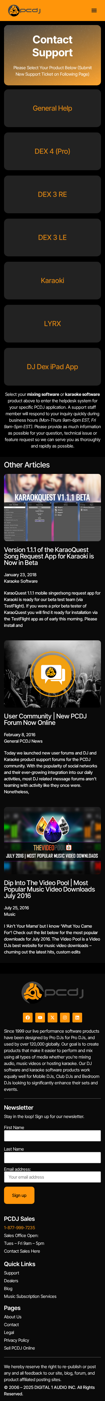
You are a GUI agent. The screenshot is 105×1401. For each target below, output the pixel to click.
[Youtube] (40, 1017)
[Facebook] (28, 1017)
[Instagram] (65, 1017)
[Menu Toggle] (94, 10)
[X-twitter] (52, 1017)
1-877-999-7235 (19, 1227)
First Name (14, 1127)
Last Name (14, 1149)
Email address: (17, 1169)
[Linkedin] (77, 1017)
